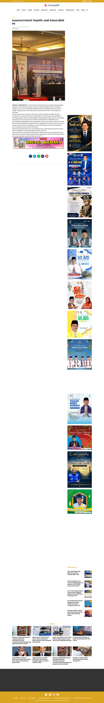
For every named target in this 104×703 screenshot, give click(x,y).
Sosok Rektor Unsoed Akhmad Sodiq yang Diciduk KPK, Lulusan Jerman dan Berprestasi (21, 660)
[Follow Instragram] (54, 694)
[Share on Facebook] (30, 156)
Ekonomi (36, 10)
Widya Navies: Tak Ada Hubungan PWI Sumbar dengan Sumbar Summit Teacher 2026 (40, 660)
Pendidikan (52, 10)
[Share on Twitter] (34, 156)
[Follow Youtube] (90, 1)
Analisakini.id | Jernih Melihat (51, 700)
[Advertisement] (79, 40)
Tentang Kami (32, 698)
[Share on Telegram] (42, 156)
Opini (77, 10)
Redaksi (15, 698)
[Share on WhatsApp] (38, 156)
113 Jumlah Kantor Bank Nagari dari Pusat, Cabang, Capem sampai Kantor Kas (74, 603)
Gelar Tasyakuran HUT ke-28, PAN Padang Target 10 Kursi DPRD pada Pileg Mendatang (62, 638)
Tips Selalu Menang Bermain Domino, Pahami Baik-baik (73, 572)
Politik (24, 10)
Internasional (70, 10)
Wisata (83, 10)
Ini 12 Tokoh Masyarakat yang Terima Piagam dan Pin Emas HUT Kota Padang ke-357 (75, 593)
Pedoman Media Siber (45, 698)
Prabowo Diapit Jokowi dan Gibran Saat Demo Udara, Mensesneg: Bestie (74, 613)
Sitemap (22, 698)
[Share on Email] (46, 156)
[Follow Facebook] (83, 1)
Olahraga (61, 10)
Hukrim (30, 10)
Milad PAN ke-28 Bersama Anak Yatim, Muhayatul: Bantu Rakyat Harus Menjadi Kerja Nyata (41, 639)
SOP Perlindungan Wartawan (62, 698)
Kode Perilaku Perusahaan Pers (82, 698)
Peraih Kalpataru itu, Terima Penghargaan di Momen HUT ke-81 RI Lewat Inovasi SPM (75, 583)
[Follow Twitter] (85, 1)
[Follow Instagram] (88, 1)
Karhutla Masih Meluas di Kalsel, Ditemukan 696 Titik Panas (81, 638)
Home (13, 17)
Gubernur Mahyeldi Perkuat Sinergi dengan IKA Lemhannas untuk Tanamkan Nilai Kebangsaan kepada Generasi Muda (21, 640)
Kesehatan (44, 10)
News (18, 10)
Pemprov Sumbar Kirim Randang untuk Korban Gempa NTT (80, 659)
